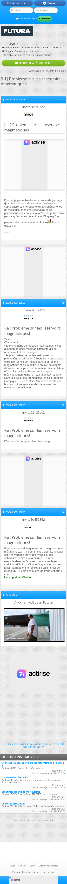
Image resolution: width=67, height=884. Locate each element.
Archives (22, 865)
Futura (12, 865)
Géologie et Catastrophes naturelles (21, 51)
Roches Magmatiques (14, 803)
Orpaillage (10, 743)
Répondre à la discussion (33, 63)
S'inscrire (50, 3)
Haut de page (47, 871)
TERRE (55, 47)
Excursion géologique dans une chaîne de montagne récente (41, 745)
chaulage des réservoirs (15, 777)
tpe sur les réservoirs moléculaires (21, 791)
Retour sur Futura (17, 3)
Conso (32, 865)
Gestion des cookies (48, 865)
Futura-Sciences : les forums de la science (25, 47)
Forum (11, 43)
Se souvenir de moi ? (27, 18)
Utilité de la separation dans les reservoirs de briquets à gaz (33, 764)
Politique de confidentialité (25, 871)
